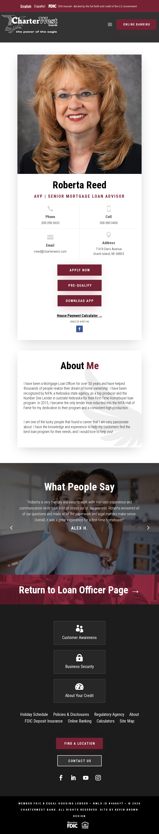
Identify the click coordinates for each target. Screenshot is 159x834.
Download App (80, 301)
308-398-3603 (50, 223)
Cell (109, 217)
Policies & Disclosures (71, 714)
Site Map (127, 721)
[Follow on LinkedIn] (73, 777)
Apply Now (80, 270)
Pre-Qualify (80, 285)
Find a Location (79, 744)
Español (39, 6)
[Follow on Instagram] (98, 777)
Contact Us (79, 761)
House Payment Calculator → (79, 315)
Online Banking (136, 24)
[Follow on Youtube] (85, 777)
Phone (50, 217)
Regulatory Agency (109, 714)
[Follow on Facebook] (79, 329)
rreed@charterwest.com (50, 251)
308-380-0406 (109, 223)
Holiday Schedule (34, 714)
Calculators (105, 721)
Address (108, 243)
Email (50, 245)
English (25, 6)
